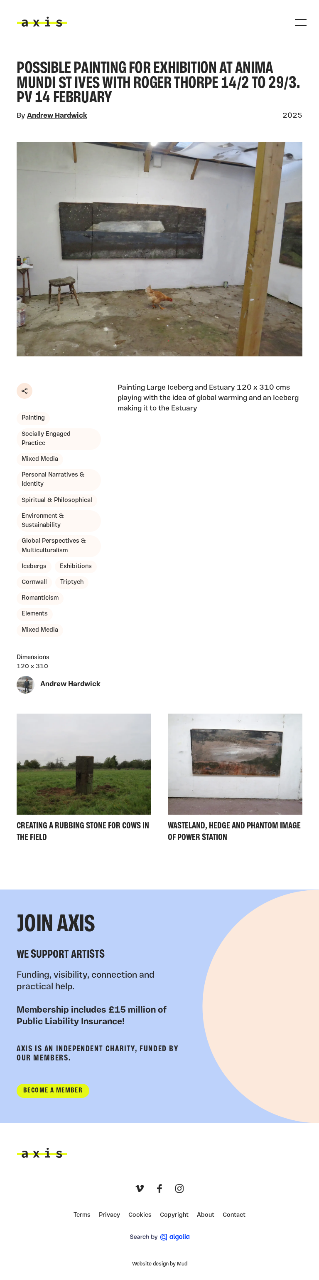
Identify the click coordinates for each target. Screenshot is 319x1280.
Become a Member (53, 1090)
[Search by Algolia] (159, 1237)
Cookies (140, 1215)
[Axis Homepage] (42, 22)
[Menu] (301, 22)
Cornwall (34, 582)
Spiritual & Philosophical (57, 500)
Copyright (174, 1215)
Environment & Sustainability (43, 521)
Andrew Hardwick (57, 115)
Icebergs (34, 566)
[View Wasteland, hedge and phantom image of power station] (235, 780)
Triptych (71, 582)
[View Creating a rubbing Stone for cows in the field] (84, 780)
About (205, 1215)
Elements (35, 614)
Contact (234, 1215)
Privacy (109, 1215)
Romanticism (40, 598)
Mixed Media (40, 459)
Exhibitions (76, 566)
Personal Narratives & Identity (53, 479)
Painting (33, 418)
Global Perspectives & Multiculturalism (54, 546)
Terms (82, 1215)
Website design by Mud (159, 1264)
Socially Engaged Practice (46, 439)
